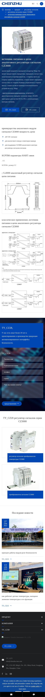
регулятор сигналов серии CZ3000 (20, 12)
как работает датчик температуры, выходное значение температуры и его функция (20, 597)
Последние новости (22, 512)
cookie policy (35, 686)
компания (7, 623)
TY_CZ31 (9, 646)
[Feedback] (34, 694)
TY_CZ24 (31, 110)
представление (11, 403)
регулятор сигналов (31, 10)
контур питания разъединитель (14, 93)
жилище (8, 10)
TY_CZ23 (11, 110)
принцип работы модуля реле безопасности (19, 553)
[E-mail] (11, 694)
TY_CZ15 (7, 559)
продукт (17, 10)
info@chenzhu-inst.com (14, 661)
